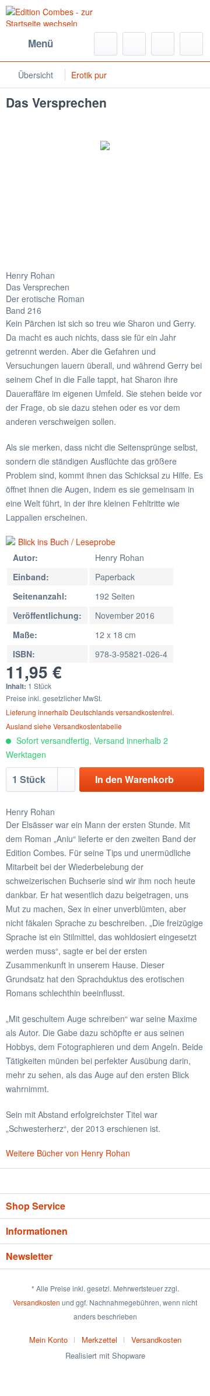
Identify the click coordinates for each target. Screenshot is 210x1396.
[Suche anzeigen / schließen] (105, 44)
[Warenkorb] (191, 44)
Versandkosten (36, 1302)
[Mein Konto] (162, 44)
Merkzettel (99, 1339)
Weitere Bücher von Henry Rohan (68, 1153)
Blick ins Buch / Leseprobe (67, 542)
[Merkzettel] (134, 44)
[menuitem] (29, 44)
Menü (40, 43)
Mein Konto (48, 1339)
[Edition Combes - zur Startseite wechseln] (55, 16)
